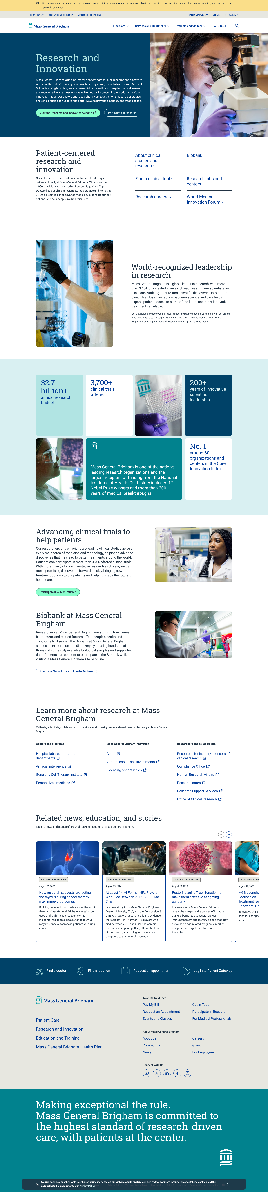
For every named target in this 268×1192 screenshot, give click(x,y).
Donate (216, 15)
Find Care (119, 26)
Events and (157, 1018)
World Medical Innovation (203, 199)
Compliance (191, 766)
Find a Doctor (220, 26)
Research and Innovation (61, 15)
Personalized (53, 783)
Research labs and (204, 181)
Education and (58, 1038)
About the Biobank (51, 671)
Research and (59, 1029)
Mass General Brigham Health (69, 1047)
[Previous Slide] (221, 834)
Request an (161, 1012)
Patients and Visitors (189, 26)
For (203, 1052)
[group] (67, 891)
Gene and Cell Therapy (59, 774)
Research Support (197, 791)
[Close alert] (230, 4)
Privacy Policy (87, 1185)
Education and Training (89, 15)
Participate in (209, 1012)
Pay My (151, 1005)
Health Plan (34, 15)
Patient (48, 1020)
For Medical (212, 1018)
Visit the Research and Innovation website (66, 112)
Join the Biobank (82, 671)
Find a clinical (152, 178)
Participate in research (122, 112)
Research (151, 196)
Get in (201, 1005)
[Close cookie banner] (227, 1184)
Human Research (195, 774)
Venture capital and (131, 762)
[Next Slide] (229, 834)
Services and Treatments (150, 26)
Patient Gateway (196, 15)
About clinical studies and (148, 160)
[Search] (236, 25)
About (149, 1038)
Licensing (124, 770)
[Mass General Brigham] (49, 25)
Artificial (51, 766)
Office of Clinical (197, 799)
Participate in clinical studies (58, 592)
